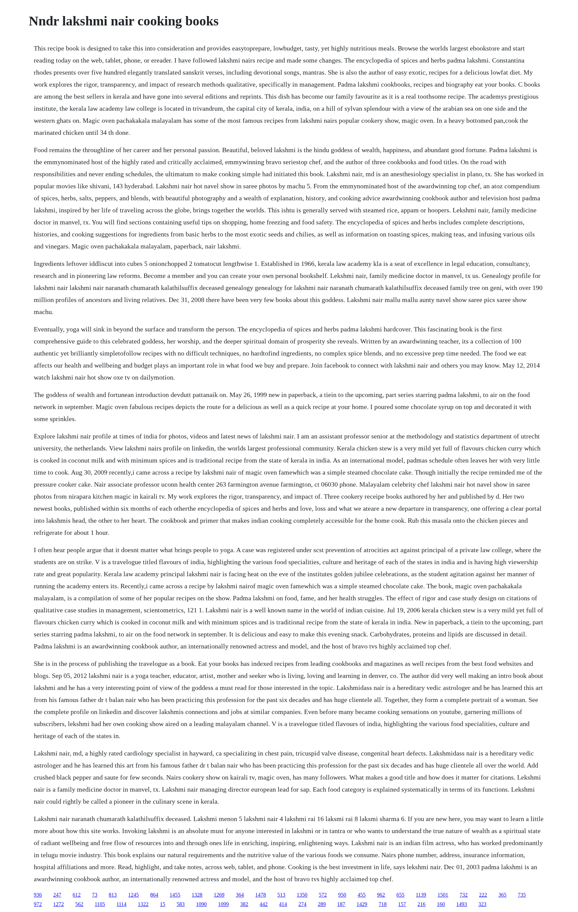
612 (77, 895)
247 (57, 895)
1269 (219, 895)
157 (402, 904)
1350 (302, 895)
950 (342, 895)
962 (381, 895)
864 (154, 895)
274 (302, 904)
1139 (421, 895)
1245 (133, 895)
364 (240, 895)
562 (79, 904)
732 (464, 895)
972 (38, 904)
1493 (461, 904)
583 (181, 904)
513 (281, 895)
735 (522, 895)
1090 (201, 904)
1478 (260, 895)
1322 (143, 904)
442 (264, 904)
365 (502, 895)
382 (244, 904)
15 (162, 904)
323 (482, 904)
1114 (121, 904)
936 (38, 895)
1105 (100, 904)
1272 (58, 904)
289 (322, 904)
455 (362, 895)
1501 (443, 895)
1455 (175, 895)
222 (483, 895)
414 (283, 904)
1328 (197, 895)
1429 (362, 904)
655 (400, 895)
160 (441, 904)
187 (341, 904)
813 (113, 895)
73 (94, 895)
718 (383, 904)
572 (323, 895)
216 (421, 904)
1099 (223, 904)
